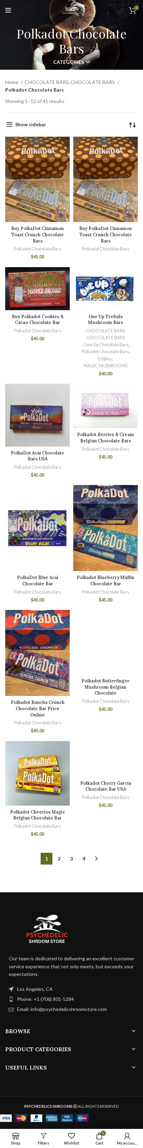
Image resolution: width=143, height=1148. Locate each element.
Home (12, 82)
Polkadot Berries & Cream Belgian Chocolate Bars (105, 437)
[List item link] (71, 999)
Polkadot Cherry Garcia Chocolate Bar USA (105, 786)
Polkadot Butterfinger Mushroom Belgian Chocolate (105, 687)
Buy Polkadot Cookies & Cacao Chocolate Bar (38, 319)
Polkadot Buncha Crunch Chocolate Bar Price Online (38, 708)
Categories (68, 62)
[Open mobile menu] (8, 10)
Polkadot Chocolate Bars (37, 249)
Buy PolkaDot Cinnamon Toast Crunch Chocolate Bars (37, 234)
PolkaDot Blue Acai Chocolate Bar (37, 580)
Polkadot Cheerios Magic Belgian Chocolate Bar (37, 815)
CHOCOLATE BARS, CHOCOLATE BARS (70, 82)
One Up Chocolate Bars (106, 344)
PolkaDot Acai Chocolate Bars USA (37, 456)
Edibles (105, 359)
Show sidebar (30, 124)
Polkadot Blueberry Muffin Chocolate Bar (105, 580)
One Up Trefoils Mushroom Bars (105, 319)
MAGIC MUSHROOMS (105, 365)
